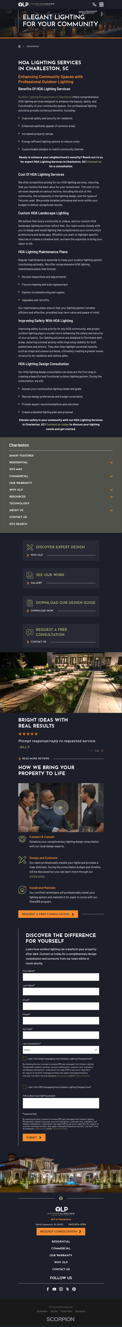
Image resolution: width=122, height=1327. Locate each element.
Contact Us (61, 1269)
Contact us (94, 161)
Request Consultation (58, 1231)
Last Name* (29, 985)
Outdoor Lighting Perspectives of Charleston (45, 97)
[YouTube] (54, 1289)
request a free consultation (45, 914)
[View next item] (102, 750)
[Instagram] (61, 1289)
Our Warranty (61, 1255)
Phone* (26, 1014)
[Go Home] (19, 46)
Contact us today (57, 424)
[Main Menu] (101, 4)
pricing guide (36, 876)
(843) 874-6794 (77, 1224)
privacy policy (63, 1076)
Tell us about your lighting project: (39, 1095)
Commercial (60, 1248)
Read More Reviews (35, 759)
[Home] (36, 4)
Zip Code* (28, 1029)
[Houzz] (67, 1289)
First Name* (29, 970)
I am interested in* (32, 1043)
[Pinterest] (74, 1289)
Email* (26, 999)
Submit (31, 1137)
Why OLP (61, 1262)
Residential (61, 1241)
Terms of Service (82, 1076)
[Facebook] (48, 1289)
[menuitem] (57, 455)
